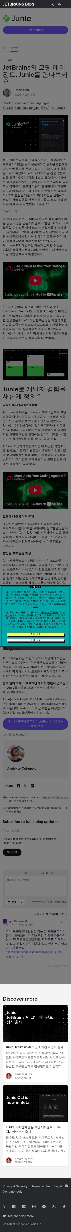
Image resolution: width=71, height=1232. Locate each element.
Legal (58, 1186)
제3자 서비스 (56, 621)
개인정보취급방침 (49, 612)
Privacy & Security (15, 1186)
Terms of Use (41, 1186)
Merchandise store (20, 1216)
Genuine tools (12, 1191)
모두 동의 (36, 634)
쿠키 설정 (36, 640)
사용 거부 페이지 (37, 624)
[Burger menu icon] (66, 4)
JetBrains (30, 1223)
